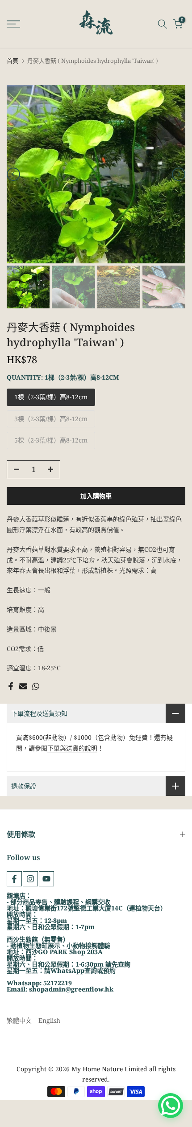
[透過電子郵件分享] (23, 686)
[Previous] (13, 174)
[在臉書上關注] (14, 878)
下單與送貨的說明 (72, 748)
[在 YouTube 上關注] (46, 878)
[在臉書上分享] (11, 686)
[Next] (178, 174)
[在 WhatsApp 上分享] (36, 686)
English (49, 1020)
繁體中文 (19, 1020)
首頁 (12, 61)
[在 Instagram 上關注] (30, 878)
